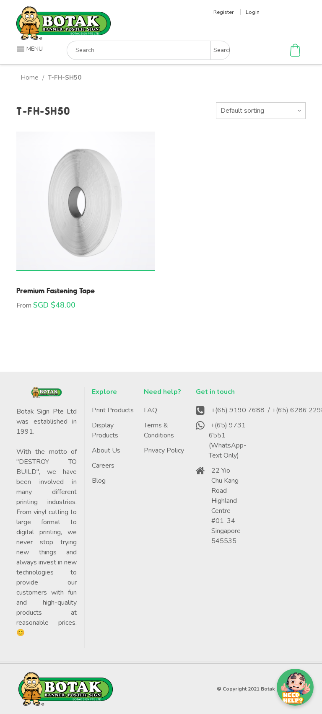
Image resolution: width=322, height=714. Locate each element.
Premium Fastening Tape (55, 290)
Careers (103, 465)
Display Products (105, 430)
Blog (99, 480)
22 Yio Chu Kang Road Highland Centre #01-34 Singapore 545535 (226, 506)
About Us (106, 450)
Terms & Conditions (159, 430)
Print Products (113, 410)
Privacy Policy (164, 450)
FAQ (150, 410)
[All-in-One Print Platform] (63, 36)
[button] (31, 49)
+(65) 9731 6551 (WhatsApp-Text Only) (227, 440)
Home (30, 77)
